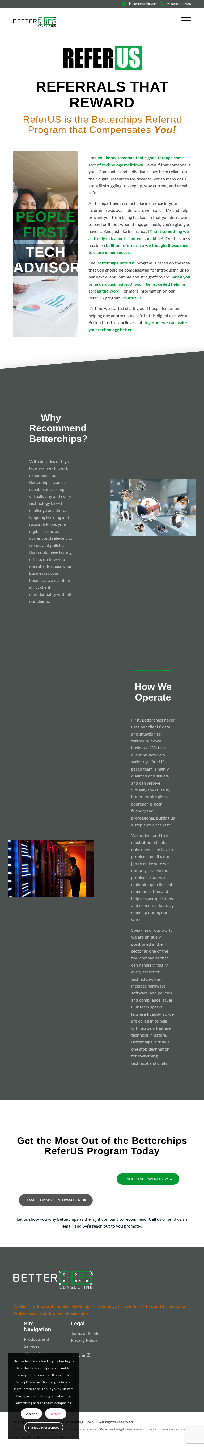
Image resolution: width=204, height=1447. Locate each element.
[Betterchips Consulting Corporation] (34, 25)
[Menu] (183, 20)
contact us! (132, 298)
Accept (31, 1413)
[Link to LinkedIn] (83, 1355)
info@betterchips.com (143, 3)
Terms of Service (86, 1333)
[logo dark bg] (53, 1280)
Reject (56, 1413)
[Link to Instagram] (88, 1355)
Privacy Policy (84, 1340)
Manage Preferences (43, 1427)
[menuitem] (183, 20)
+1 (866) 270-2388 (179, 3)
